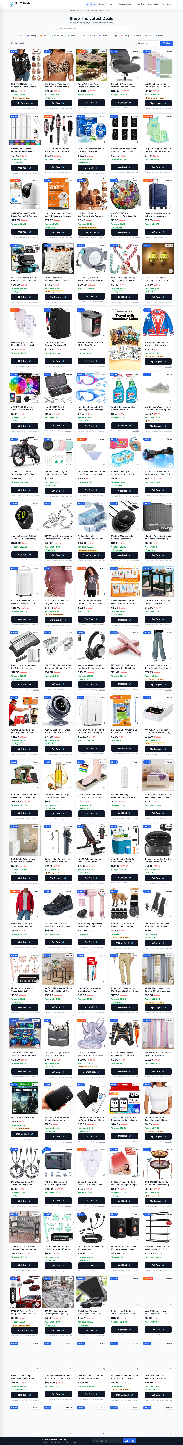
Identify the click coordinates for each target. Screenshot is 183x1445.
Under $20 (140, 4)
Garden (72, 36)
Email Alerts (167, 4)
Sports (104, 36)
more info (109, 11)
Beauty (126, 36)
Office (160, 36)
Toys (115, 36)
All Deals (91, 4)
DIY (93, 36)
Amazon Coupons (107, 4)
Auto (150, 36)
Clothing (33, 36)
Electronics (58, 36)
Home (45, 36)
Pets (83, 36)
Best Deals (153, 4)
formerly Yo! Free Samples (22, 6)
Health (138, 36)
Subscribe (129, 1441)
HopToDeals (22, 3)
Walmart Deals (124, 4)
